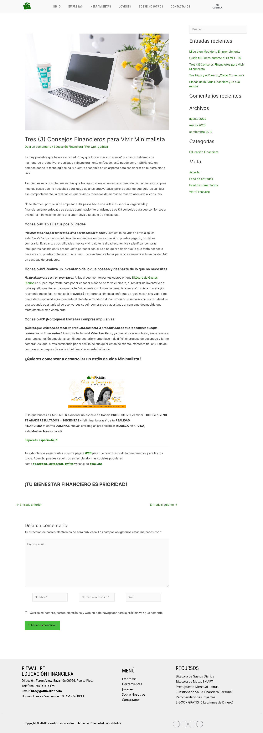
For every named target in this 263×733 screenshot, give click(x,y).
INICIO (57, 6)
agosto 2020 (197, 118)
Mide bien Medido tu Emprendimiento (214, 51)
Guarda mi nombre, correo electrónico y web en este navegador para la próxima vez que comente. (96, 613)
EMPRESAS (75, 6)
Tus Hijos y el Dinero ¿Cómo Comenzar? (216, 75)
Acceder (195, 172)
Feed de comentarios (203, 185)
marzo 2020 (197, 125)
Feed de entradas (201, 179)
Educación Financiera (68, 146)
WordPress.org (199, 192)
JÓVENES (125, 6)
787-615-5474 (45, 686)
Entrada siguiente (163, 504)
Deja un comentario (38, 146)
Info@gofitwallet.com (46, 691)
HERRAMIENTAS (100, 6)
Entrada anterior (29, 504)
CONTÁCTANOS (180, 6)
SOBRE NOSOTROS (151, 6)
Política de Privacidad (89, 723)
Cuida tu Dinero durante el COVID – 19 (215, 58)
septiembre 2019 (200, 132)
